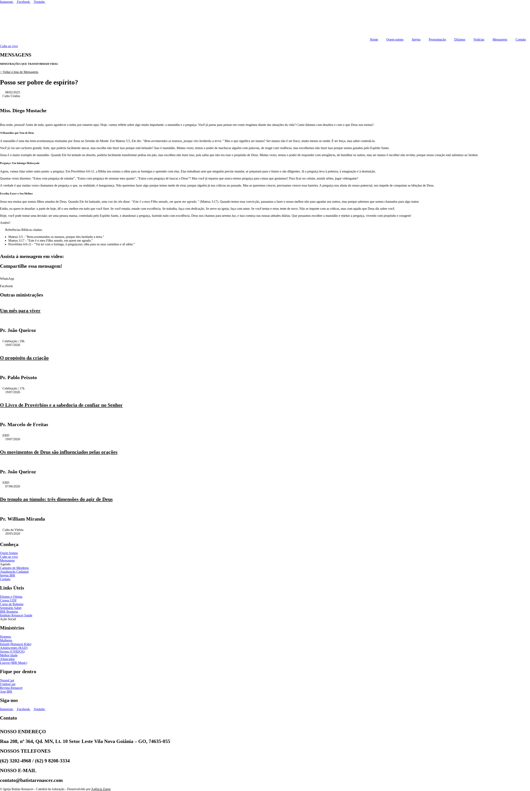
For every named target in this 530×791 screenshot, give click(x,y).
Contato (521, 39)
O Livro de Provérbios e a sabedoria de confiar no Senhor (61, 405)
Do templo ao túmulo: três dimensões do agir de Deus (56, 499)
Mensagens (500, 39)
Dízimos (459, 39)
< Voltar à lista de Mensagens (19, 72)
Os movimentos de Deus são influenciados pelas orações (58, 452)
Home (374, 39)
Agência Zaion (101, 789)
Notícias (478, 39)
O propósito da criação (24, 358)
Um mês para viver (20, 310)
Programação (437, 39)
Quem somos (395, 39)
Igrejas (416, 39)
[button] (265, 277)
